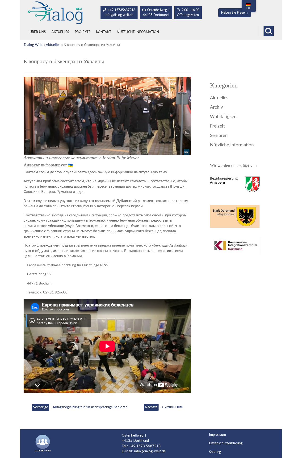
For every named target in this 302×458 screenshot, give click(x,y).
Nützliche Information (138, 32)
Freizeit (217, 126)
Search (269, 31)
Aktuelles (60, 32)
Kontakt (103, 32)
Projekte (82, 32)
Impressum (217, 435)
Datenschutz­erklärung (226, 443)
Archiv (216, 107)
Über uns (37, 32)
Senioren (219, 135)
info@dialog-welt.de (150, 451)
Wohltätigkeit (223, 117)
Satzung (215, 452)
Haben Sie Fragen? (234, 12)
